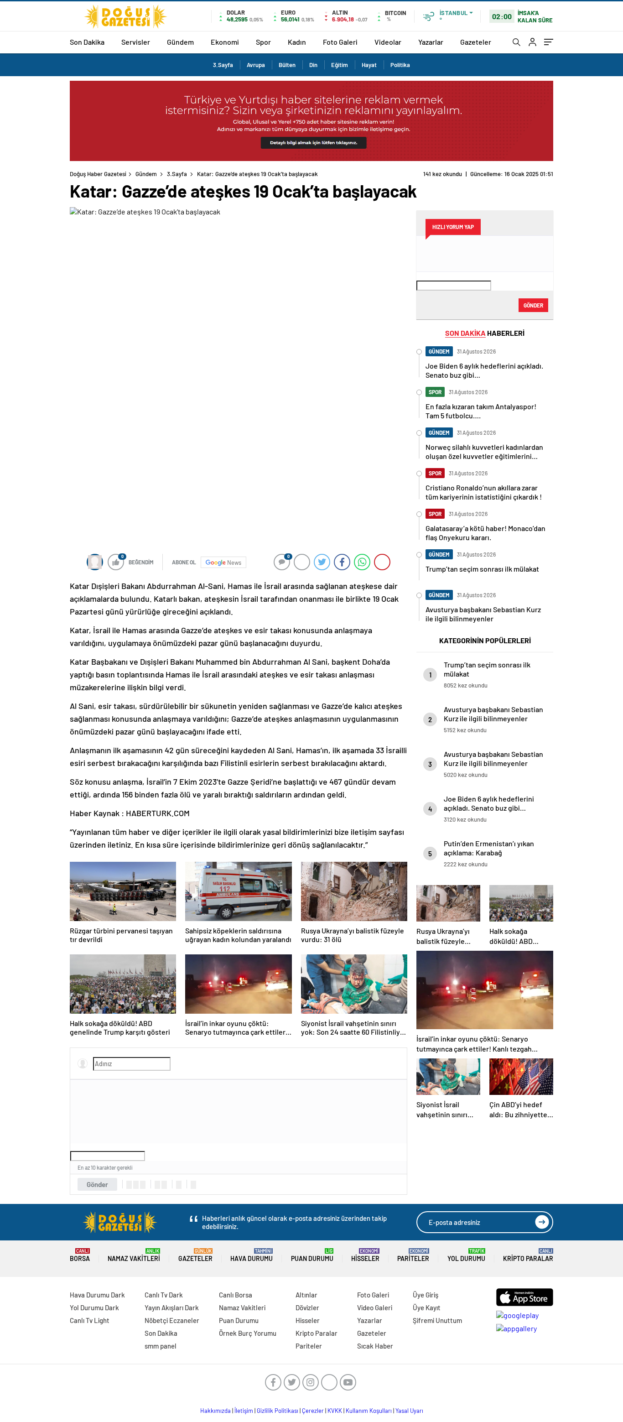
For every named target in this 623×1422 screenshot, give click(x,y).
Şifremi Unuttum (437, 1320)
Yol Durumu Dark (94, 1307)
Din (313, 64)
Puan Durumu (312, 1255)
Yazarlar (430, 41)
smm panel (161, 1346)
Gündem (180, 41)
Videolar (387, 41)
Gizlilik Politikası (277, 1410)
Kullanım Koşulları (369, 1410)
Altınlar (306, 1295)
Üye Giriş (425, 1295)
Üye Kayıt (427, 1307)
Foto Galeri (340, 41)
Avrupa (256, 64)
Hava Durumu (251, 1255)
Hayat (369, 64)
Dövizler (307, 1307)
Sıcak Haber (375, 1346)
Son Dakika (87, 41)
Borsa (80, 1255)
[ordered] (157, 1185)
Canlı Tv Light (89, 1320)
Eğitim (339, 64)
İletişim (243, 1410)
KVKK (334, 1410)
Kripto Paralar (528, 1255)
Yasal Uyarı (409, 1410)
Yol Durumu (466, 1255)
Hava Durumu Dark (97, 1295)
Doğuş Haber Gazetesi (98, 173)
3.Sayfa (223, 64)
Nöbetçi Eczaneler (172, 1320)
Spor (263, 41)
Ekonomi (225, 41)
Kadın (297, 41)
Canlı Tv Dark (164, 1295)
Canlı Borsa (235, 1295)
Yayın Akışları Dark (172, 1307)
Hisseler (365, 1255)
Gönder (97, 1184)
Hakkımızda (215, 1410)
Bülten (287, 64)
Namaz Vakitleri (134, 1255)
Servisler (135, 41)
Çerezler (313, 1410)
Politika (400, 64)
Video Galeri (374, 1307)
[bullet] (164, 1185)
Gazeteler (475, 41)
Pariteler (413, 1255)
